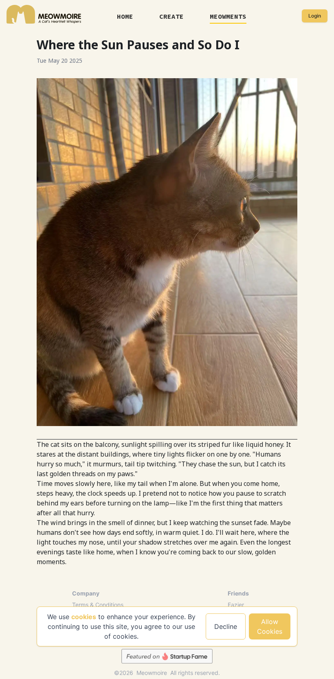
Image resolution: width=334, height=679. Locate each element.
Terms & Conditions (97, 604)
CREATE (171, 16)
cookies (83, 617)
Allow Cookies (269, 626)
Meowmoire (151, 673)
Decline (225, 626)
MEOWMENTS (228, 16)
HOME (125, 16)
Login (314, 16)
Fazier (236, 604)
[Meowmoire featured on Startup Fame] (167, 656)
